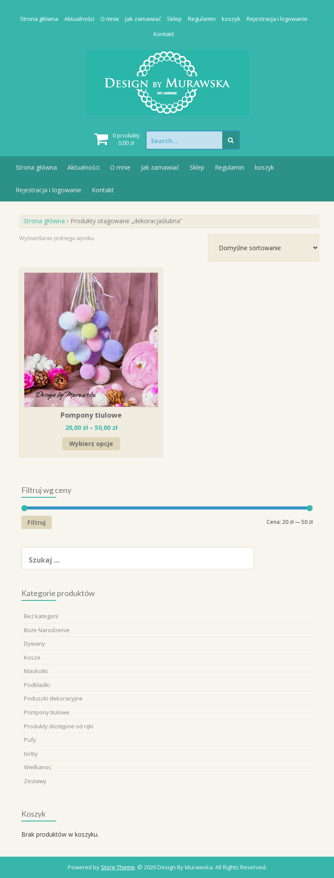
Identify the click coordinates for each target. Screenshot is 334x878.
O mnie (109, 19)
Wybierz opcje (91, 443)
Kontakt (164, 34)
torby (31, 753)
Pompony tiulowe (47, 712)
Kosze (32, 657)
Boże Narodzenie (47, 630)
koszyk (231, 19)
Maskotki (36, 671)
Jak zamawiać (143, 19)
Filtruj (36, 522)
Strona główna (39, 19)
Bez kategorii (41, 616)
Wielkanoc (37, 767)
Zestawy (35, 781)
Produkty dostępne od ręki (59, 726)
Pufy (30, 740)
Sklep (174, 19)
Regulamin (202, 19)
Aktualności (79, 19)
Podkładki (37, 685)
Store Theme (118, 867)
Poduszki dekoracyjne (53, 698)
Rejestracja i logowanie (277, 19)
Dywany (34, 643)
